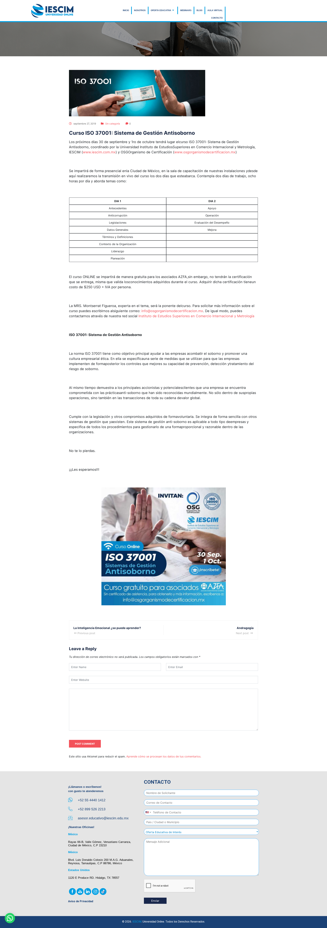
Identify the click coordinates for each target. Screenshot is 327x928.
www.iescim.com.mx (99, 152)
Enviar (155, 900)
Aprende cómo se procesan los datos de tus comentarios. (163, 756)
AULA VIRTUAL (215, 10)
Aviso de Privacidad (80, 901)
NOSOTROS (140, 10)
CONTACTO (217, 18)
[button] (10, 918)
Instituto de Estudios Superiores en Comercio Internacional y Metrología (196, 316)
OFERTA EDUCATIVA (161, 10)
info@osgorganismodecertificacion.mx (172, 311)
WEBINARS (185, 10)
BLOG (199, 10)
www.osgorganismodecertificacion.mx (205, 152)
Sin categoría (112, 123)
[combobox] (148, 812)
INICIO (126, 10)
